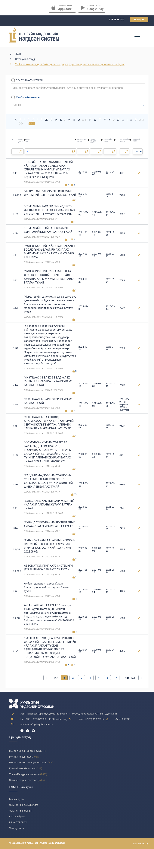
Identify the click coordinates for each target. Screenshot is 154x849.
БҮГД (31, 124)
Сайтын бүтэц (17, 816)
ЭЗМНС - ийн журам (20, 810)
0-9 (21, 123)
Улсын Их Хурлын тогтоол (24, 774)
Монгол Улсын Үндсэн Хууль (25, 750)
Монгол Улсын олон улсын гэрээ (28, 762)
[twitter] (27, 730)
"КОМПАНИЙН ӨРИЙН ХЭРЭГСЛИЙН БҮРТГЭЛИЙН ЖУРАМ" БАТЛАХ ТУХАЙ (48, 230)
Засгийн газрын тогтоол (23, 780)
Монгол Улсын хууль (21, 756)
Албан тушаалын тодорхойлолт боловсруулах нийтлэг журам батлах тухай (46, 587)
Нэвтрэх (139, 19)
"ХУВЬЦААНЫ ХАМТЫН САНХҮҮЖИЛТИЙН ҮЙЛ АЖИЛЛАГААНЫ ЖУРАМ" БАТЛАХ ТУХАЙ (50, 504)
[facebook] (21, 730)
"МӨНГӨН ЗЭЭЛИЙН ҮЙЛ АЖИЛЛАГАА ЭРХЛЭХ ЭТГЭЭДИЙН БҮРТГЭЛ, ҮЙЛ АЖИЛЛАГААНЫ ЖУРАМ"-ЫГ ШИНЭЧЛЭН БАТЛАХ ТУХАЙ (49, 277)
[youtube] (33, 730)
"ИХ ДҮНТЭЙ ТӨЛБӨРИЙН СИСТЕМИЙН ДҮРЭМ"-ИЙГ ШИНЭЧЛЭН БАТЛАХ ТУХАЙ (50, 193)
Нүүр (18, 53)
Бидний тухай (16, 799)
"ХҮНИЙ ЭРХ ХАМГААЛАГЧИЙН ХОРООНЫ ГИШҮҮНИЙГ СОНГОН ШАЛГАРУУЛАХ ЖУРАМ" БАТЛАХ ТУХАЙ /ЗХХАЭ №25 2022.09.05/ (49, 546)
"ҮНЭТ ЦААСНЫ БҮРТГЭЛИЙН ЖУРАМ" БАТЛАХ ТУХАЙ (48, 401)
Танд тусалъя (16, 828)
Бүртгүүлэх (116, 19)
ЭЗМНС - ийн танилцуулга (23, 804)
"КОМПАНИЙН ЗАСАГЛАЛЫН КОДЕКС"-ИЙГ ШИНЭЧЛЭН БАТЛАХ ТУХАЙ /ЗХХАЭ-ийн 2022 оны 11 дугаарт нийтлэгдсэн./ (50, 210)
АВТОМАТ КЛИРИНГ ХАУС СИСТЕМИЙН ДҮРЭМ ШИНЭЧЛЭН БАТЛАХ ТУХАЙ (48, 567)
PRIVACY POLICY (18, 822)
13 (75, 494)
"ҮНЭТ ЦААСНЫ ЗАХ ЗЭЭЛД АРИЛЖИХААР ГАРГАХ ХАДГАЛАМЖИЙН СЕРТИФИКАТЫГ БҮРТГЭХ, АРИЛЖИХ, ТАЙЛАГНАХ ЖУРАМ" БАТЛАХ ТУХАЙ (49, 423)
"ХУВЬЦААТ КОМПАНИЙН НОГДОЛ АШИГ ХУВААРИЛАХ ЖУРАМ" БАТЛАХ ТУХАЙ (49, 524)
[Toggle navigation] (137, 36)
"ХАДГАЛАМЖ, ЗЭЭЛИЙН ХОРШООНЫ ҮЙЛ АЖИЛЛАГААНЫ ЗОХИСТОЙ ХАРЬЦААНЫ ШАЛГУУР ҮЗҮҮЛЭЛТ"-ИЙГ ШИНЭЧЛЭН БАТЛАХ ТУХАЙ (49, 481)
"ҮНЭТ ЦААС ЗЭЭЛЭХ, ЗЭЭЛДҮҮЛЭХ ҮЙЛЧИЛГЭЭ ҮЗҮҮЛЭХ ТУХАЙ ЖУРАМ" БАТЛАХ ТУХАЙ (48, 381)
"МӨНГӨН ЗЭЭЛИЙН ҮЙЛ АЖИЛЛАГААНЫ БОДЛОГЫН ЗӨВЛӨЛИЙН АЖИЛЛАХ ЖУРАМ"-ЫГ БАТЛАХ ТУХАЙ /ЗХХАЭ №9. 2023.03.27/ (49, 251)
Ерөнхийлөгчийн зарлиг (22, 768)
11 (75, 221)
